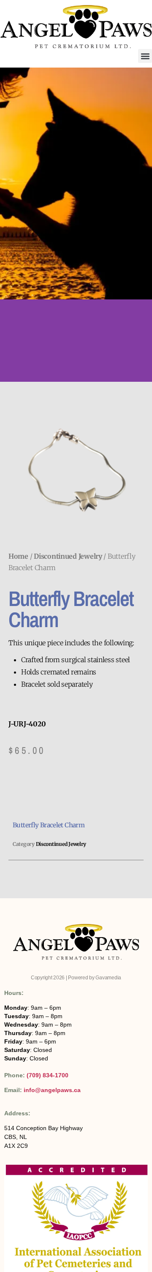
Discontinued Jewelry (68, 556)
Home (18, 556)
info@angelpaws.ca (52, 1090)
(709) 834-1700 (47, 1075)
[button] (145, 56)
